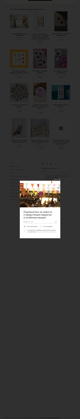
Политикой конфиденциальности (46, 232)
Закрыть (56, 179)
